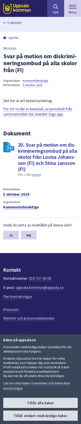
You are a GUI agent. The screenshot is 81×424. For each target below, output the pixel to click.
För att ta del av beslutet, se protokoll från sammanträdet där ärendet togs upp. (37, 111)
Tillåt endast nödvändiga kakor (40, 415)
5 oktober (14, 22)
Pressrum (11, 309)
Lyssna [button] (13, 37)
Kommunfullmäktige (35, 81)
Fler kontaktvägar (17, 296)
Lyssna (36, 175)
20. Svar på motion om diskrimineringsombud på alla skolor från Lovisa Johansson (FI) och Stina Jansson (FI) (47, 156)
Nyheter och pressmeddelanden (29, 318)
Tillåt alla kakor (40, 402)
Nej (28, 235)
